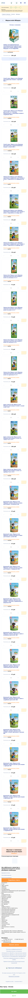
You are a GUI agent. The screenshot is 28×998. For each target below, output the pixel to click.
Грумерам (4, 900)
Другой (14, 995)
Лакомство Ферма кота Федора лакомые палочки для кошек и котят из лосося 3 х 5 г (12, 341)
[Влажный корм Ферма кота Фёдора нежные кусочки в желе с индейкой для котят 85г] (14, 688)
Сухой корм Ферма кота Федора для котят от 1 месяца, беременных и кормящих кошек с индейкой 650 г (13, 112)
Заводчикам (4, 898)
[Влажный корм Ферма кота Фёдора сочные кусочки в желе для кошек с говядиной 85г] (14, 557)
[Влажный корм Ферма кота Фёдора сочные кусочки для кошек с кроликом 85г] (14, 786)
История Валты (5, 889)
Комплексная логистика (7, 912)
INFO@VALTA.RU (7, 942)
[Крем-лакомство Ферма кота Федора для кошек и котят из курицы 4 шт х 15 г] (14, 460)
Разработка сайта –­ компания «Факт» (14, 981)
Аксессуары (4, 922)
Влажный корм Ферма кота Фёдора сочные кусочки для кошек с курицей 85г (14, 764)
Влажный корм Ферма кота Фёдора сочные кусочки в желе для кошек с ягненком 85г (12, 503)
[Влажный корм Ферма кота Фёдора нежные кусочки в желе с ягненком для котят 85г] (14, 623)
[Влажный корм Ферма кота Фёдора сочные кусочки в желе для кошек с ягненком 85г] (14, 493)
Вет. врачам (4, 904)
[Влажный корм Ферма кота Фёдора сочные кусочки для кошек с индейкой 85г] (14, 819)
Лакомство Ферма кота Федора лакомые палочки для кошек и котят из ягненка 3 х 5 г (12, 276)
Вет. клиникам (5, 901)
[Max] (4, 936)
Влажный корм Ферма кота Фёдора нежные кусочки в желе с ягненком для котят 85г (13, 634)
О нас (2, 884)
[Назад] (2, 20)
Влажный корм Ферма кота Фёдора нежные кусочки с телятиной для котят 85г (11, 666)
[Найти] (12, 2)
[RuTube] (2, 936)
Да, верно (14, 991)
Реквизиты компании (14, 976)
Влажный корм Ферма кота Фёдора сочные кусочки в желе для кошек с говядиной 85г (12, 568)
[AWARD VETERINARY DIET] (14, 860)
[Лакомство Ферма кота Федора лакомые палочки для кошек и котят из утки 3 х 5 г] (14, 298)
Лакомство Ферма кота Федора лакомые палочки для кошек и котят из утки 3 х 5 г (12, 309)
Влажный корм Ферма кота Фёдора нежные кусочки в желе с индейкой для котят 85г (13, 698)
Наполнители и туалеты (7, 926)
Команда (3, 888)
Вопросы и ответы (6, 896)
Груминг (3, 925)
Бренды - (18, 14)
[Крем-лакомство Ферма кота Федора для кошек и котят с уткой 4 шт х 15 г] (14, 395)
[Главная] (5, 2)
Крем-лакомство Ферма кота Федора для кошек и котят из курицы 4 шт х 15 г (12, 470)
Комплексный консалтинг (8, 909)
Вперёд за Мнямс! (14, 851)
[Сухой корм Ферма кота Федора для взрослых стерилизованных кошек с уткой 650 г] (14, 135)
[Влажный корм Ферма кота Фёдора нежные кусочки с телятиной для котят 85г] (14, 656)
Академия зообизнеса (7, 913)
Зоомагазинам (5, 902)
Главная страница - (6, 14)
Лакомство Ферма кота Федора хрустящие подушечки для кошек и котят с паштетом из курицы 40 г (14, 244)
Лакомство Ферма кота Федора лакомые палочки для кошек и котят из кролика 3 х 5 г (12, 373)
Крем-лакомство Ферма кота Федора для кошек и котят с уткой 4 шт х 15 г (13, 406)
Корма (3, 918)
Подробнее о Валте (14, 880)
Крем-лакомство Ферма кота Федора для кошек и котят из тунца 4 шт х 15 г (12, 438)
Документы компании (7, 892)
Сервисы (3, 886)
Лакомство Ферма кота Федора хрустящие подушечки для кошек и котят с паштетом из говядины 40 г (14, 178)
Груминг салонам (6, 897)
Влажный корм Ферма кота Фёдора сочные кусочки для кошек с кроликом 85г (14, 797)
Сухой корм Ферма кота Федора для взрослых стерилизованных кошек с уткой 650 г (13, 145)
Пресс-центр (4, 885)
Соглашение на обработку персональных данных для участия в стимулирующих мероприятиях (14, 955)
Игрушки (3, 921)
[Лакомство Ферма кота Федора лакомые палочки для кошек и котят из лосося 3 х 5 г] (14, 331)
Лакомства (4, 920)
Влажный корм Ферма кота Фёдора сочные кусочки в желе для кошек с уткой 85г (12, 535)
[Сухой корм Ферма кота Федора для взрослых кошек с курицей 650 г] (14, 69)
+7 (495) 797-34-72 (19, 939)
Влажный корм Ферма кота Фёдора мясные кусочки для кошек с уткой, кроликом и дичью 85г (13, 731)
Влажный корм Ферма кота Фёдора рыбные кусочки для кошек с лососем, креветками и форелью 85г (12, 600)
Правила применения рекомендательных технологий (14, 962)
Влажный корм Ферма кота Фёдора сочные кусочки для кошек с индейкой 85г (14, 829)
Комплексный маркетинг (8, 910)
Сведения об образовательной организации (13, 890)
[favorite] (16, 2)
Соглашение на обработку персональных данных (14, 953)
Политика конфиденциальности (14, 949)
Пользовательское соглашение (14, 951)
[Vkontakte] (6, 936)
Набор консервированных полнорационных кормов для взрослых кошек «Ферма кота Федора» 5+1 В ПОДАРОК (12, 46)
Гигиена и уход (5, 924)
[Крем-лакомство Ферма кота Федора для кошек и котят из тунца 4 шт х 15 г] (14, 428)
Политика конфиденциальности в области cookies (14, 959)
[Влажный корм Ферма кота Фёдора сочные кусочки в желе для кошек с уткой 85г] (14, 525)
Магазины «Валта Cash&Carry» (9, 908)
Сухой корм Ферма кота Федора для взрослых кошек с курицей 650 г (13, 79)
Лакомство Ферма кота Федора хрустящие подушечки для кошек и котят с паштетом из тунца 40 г (14, 212)
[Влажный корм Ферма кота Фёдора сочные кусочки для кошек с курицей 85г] (14, 754)
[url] (21, 2)
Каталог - (13, 14)
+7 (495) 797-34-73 (8, 939)
